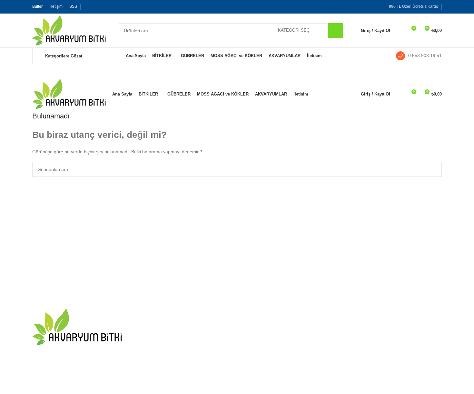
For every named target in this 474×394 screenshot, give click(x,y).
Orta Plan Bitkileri (329, 369)
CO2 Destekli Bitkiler (332, 325)
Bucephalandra (396, 358)
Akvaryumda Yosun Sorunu (165, 325)
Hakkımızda (254, 335)
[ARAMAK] (335, 30)
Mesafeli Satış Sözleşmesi (268, 358)
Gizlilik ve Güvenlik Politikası (270, 369)
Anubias (389, 347)
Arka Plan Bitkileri (329, 380)
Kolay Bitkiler (325, 335)
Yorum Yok (177, 334)
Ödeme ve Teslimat (261, 347)
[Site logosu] (69, 30)
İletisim (249, 325)
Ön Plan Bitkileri (328, 347)
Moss (317, 358)
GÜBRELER (393, 325)
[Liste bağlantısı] (79, 376)
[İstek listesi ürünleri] (399, 30)
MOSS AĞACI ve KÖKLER (408, 335)
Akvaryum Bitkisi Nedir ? (161, 350)
